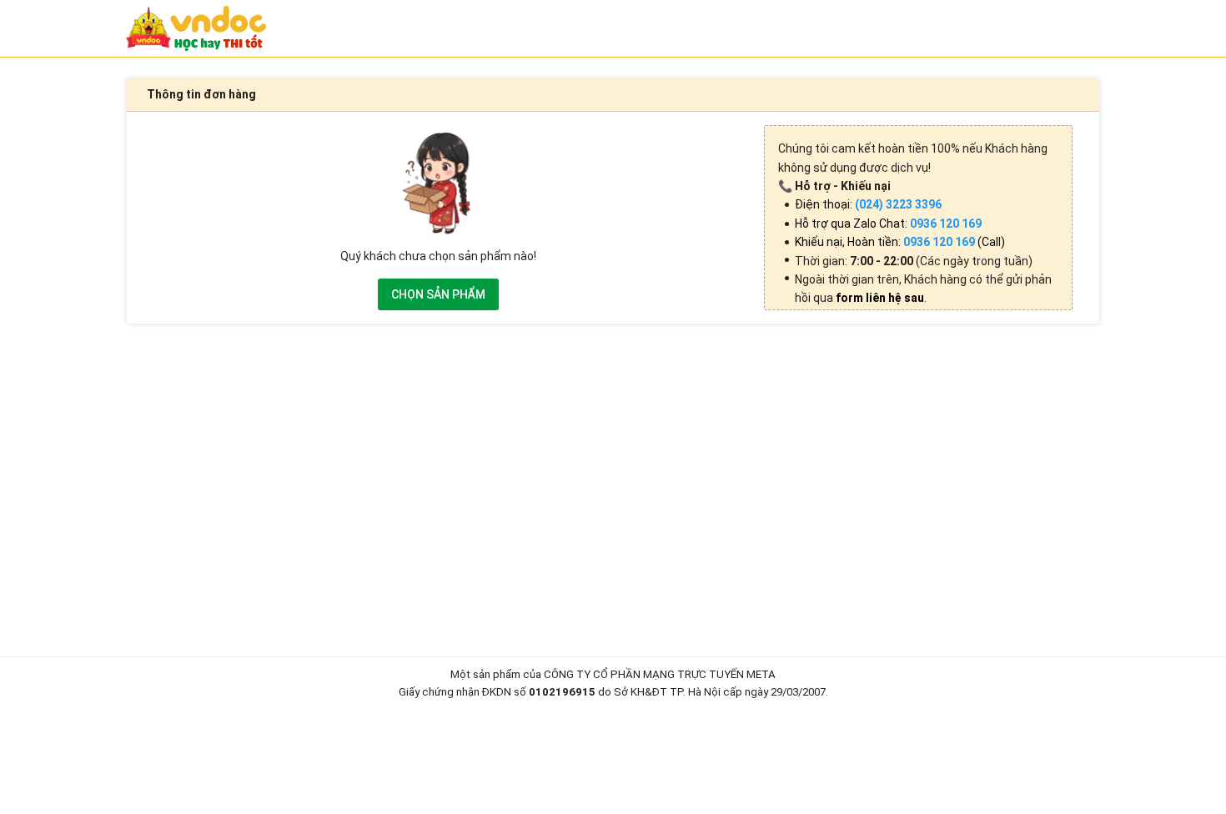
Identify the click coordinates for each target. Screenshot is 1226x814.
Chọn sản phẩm (438, 294)
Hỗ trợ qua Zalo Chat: (888, 223)
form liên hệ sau (880, 297)
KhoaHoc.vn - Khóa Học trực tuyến (196, 28)
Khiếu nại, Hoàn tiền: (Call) (900, 242)
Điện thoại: (868, 204)
